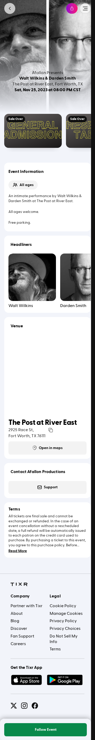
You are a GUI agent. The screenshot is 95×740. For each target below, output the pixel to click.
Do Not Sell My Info (64, 639)
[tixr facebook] (35, 706)
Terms (55, 649)
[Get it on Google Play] (64, 680)
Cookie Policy (63, 606)
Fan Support (22, 636)
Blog (15, 621)
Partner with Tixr (26, 606)
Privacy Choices (65, 628)
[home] (19, 584)
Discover (19, 628)
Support (51, 487)
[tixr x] (14, 706)
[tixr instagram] (24, 706)
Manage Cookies (66, 613)
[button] (9, 8)
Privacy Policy (63, 621)
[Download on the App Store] (26, 680)
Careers (18, 644)
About (17, 613)
